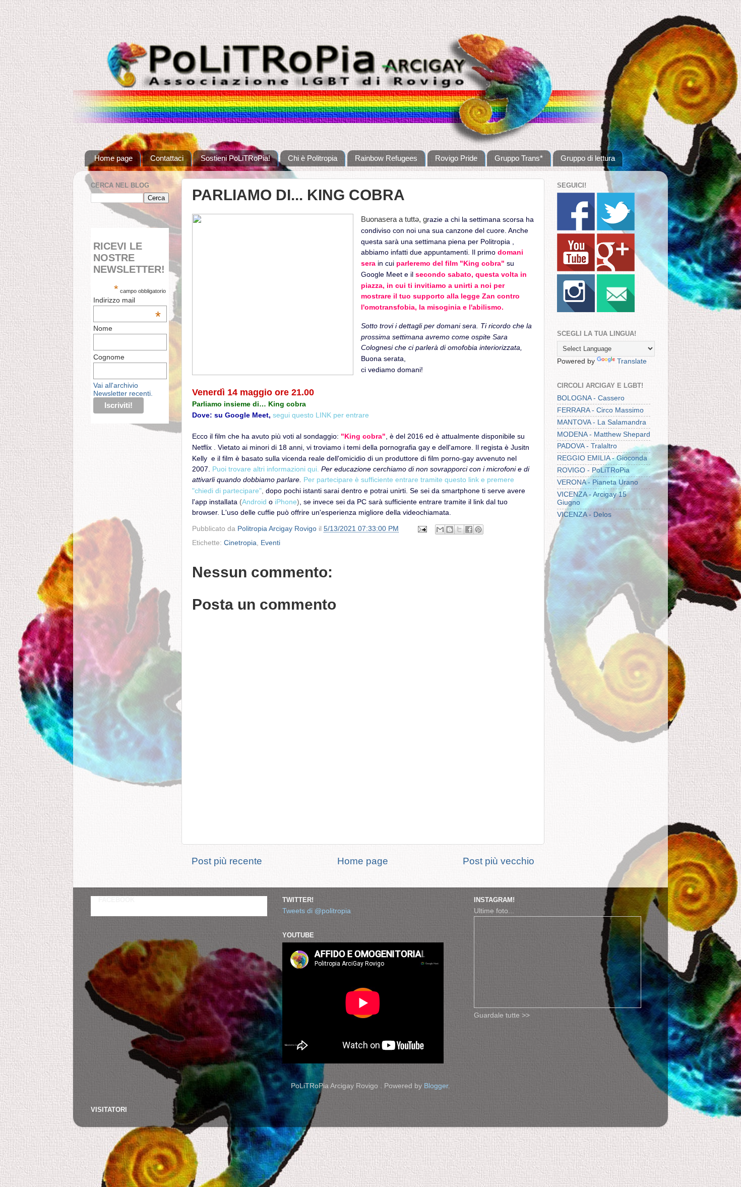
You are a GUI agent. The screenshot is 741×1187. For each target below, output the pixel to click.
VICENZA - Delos (584, 514)
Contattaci (166, 158)
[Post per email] (421, 528)
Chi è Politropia (312, 158)
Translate (632, 361)
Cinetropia (240, 543)
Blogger (436, 1086)
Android (255, 502)
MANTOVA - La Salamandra (601, 422)
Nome (102, 328)
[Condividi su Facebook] (469, 529)
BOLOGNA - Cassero (591, 398)
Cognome (109, 357)
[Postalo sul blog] (450, 529)
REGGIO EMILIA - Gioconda (602, 458)
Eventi (270, 543)
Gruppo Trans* (519, 158)
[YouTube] (576, 269)
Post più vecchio (498, 861)
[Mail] (616, 310)
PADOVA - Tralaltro (587, 446)
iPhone (286, 502)
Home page (113, 158)
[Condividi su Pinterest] (478, 529)
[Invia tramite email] (440, 529)
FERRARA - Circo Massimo (600, 410)
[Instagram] (576, 310)
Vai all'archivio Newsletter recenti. (123, 389)
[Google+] (616, 269)
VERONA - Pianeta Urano (597, 482)
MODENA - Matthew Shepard (603, 434)
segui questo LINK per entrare (321, 415)
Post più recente (227, 861)
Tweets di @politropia (316, 911)
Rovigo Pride (456, 158)
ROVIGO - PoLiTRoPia (593, 470)
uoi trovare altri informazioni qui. (269, 469)
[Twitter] (616, 228)
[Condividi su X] (459, 529)
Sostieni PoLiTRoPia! (235, 158)
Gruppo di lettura (588, 158)
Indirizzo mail (127, 300)
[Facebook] (576, 228)
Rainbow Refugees (386, 158)
